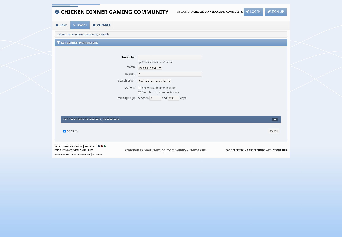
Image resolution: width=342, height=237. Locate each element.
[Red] (101, 146)
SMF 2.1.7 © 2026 (63, 150)
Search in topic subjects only (160, 92)
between (143, 98)
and (165, 98)
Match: (131, 67)
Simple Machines (83, 150)
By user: (130, 74)
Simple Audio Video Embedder (72, 154)
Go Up (88, 146)
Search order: (127, 80)
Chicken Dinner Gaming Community (115, 11)
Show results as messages (159, 87)
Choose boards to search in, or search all (92, 119)
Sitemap (97, 154)
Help (57, 146)
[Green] (104, 146)
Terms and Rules (72, 146)
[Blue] (98, 146)
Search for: (128, 57)
